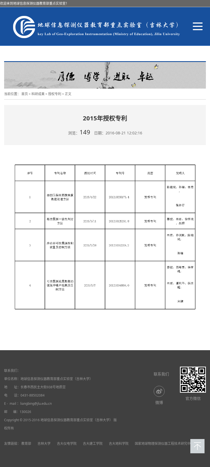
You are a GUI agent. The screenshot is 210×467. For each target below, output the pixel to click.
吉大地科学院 (119, 443)
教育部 (26, 443)
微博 (159, 402)
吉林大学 (44, 443)
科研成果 (38, 94)
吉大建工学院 (93, 443)
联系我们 (161, 374)
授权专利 (54, 94)
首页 (24, 94)
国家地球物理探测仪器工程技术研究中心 (164, 443)
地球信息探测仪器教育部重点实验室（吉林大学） (57, 379)
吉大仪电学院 (67, 443)
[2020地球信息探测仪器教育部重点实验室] (96, 26)
